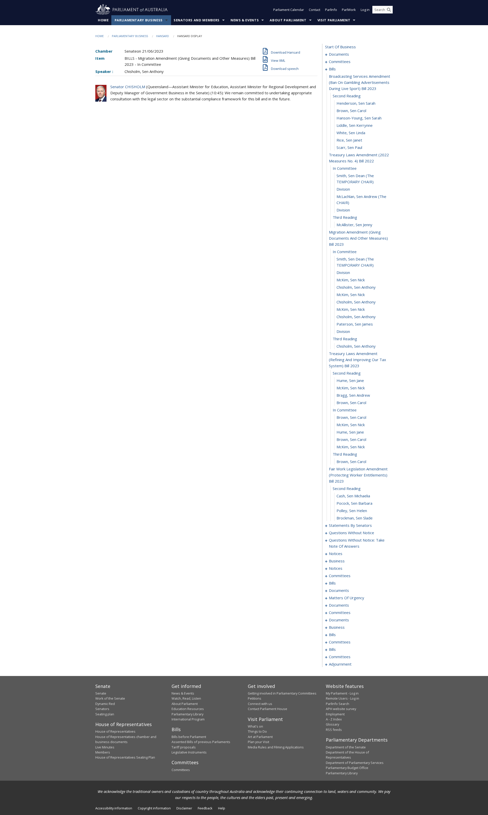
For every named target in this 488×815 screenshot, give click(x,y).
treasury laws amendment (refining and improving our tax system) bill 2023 (357, 359)
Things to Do (257, 731)
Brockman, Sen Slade (355, 517)
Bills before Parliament (189, 736)
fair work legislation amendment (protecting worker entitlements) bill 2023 (358, 475)
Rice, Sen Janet (349, 140)
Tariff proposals (184, 747)
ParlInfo (331, 9)
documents (339, 54)
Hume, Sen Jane (350, 380)
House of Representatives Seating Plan (125, 757)
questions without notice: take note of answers (357, 543)
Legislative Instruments (189, 752)
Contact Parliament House (267, 708)
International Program (188, 719)
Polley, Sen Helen (352, 510)
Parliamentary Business (139, 20)
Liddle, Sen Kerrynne (355, 125)
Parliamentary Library (187, 714)
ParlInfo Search (337, 703)
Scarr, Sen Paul (349, 147)
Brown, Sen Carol (351, 110)
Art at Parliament (260, 736)
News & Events (245, 20)
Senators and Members (197, 20)
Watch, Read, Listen (186, 698)
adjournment (340, 664)
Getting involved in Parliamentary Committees (282, 693)
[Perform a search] (389, 9)
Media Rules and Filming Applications (276, 747)
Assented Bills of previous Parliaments (201, 742)
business (337, 560)
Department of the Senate (346, 747)
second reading (347, 95)
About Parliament (288, 20)
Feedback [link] (205, 808)
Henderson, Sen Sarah (356, 103)
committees (339, 61)
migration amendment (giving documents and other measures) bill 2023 (358, 238)
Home (103, 20)
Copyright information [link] (154, 808)
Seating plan (104, 714)
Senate (100, 693)
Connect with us (260, 703)
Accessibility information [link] (113, 808)
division (343, 189)
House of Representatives (115, 731)
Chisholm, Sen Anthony (356, 287)
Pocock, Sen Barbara (354, 503)
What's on (255, 726)
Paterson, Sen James (355, 324)
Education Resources (188, 708)
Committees (181, 769)
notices (335, 553)
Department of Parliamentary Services (355, 762)
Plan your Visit (258, 742)
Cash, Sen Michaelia (353, 495)
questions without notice (351, 532)
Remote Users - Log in (342, 698)
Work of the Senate (110, 698)
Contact (314, 9)
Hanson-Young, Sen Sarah (359, 117)
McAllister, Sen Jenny (354, 224)
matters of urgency (346, 597)
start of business (340, 46)
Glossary (332, 724)
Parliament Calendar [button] (288, 9)
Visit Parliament (333, 20)
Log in (365, 9)
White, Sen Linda (351, 132)
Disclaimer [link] (184, 808)
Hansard (162, 36)
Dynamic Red (105, 703)
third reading (345, 217)
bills (332, 68)
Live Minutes (104, 747)
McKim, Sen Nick (351, 279)
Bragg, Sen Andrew (353, 395)
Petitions (254, 698)
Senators (102, 708)
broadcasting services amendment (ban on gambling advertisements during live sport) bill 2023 (359, 82)
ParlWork (349, 9)
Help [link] (221, 808)
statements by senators (350, 525)
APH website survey (341, 708)
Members (102, 752)
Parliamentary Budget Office (347, 767)
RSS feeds (334, 729)
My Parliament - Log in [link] (342, 693)
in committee (345, 168)
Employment (335, 714)
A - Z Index (334, 719)
